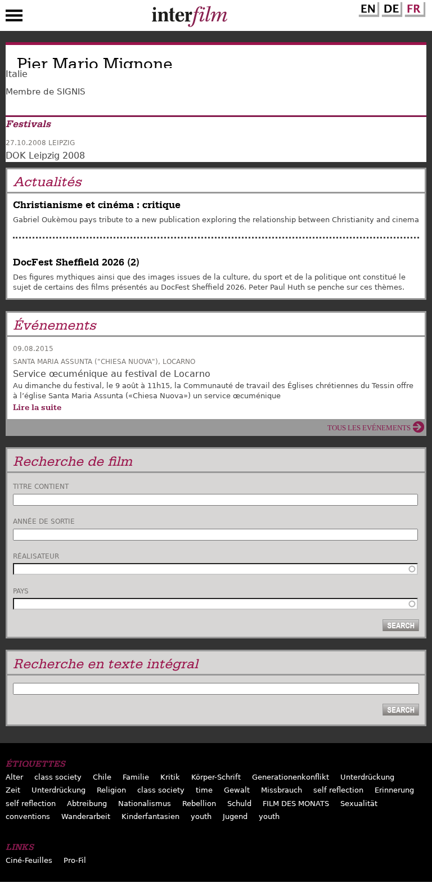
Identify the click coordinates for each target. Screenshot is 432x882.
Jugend (235, 816)
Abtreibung (87, 803)
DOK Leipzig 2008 (45, 155)
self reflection (338, 790)
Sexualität (358, 803)
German (390, 7)
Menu (14, 18)
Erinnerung (394, 790)
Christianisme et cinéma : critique (97, 205)
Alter (14, 777)
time (204, 790)
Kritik (170, 777)
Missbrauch (281, 790)
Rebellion (199, 803)
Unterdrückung (367, 777)
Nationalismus (144, 803)
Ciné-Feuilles (29, 860)
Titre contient (41, 486)
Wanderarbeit (85, 816)
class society (58, 777)
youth (201, 816)
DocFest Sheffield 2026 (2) (76, 262)
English (367, 7)
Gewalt (237, 790)
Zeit (13, 790)
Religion (111, 790)
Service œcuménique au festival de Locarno (111, 373)
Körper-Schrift (216, 777)
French (413, 7)
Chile (102, 777)
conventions (28, 816)
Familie (136, 777)
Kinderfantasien (150, 816)
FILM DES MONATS (296, 803)
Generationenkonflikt (290, 777)
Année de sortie (44, 521)
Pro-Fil (75, 860)
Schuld (239, 803)
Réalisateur (36, 556)
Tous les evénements (369, 428)
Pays (21, 591)
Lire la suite (37, 407)
